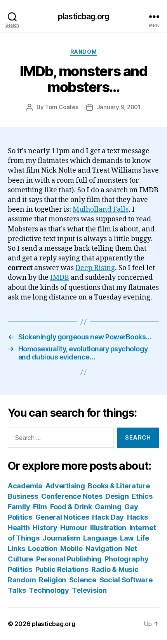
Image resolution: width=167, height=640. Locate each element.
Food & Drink (71, 507)
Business (23, 496)
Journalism (61, 538)
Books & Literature (119, 486)
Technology (49, 590)
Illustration (108, 528)
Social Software (126, 580)
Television (89, 590)
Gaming (108, 507)
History (45, 528)
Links (16, 548)
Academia (25, 486)
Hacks (137, 517)
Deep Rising (95, 268)
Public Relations (62, 569)
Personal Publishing (69, 559)
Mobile (71, 548)
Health (19, 528)
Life (143, 538)
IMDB (59, 277)
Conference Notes (72, 496)
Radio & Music (115, 569)
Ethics (142, 496)
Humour (73, 528)
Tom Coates (61, 107)
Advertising (65, 486)
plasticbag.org (83, 16)
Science (82, 580)
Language (100, 538)
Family (19, 507)
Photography (126, 559)
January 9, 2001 (119, 107)
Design (117, 496)
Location (42, 548)
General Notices (62, 517)
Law (127, 538)
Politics (20, 569)
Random (83, 51)
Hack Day (108, 517)
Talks (17, 590)
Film (40, 507)
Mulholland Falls (101, 209)
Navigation (103, 548)
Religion (52, 580)
